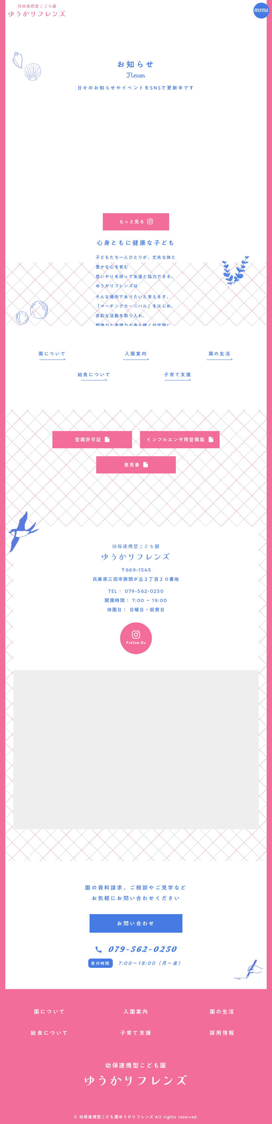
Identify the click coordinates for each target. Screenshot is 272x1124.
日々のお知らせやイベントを (113, 88)
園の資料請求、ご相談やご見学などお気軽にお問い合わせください (136, 893)
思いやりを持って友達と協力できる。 (136, 276)
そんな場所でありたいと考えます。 (133, 296)
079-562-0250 (143, 949)
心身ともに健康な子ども (136, 243)
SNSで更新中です (172, 88)
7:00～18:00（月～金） (151, 963)
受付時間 (100, 963)
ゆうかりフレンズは (117, 285)
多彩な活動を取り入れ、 (122, 315)
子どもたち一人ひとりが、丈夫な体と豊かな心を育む (136, 262)
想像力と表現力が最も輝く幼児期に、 (136, 325)
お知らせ (136, 64)
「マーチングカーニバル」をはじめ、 (136, 306)
